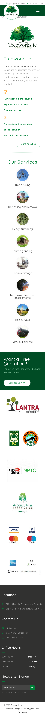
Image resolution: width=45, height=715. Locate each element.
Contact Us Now (17, 382)
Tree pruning (22, 185)
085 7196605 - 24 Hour (17, 3)
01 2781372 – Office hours (17, 633)
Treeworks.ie (16, 705)
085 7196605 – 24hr (14, 637)
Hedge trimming (22, 229)
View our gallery (22, 342)
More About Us (28, 143)
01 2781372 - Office (36, 3)
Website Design (13, 708)
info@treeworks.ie (13, 628)
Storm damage (22, 273)
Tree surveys (22, 319)
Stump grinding (22, 251)
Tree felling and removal (23, 207)
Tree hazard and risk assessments (22, 296)
